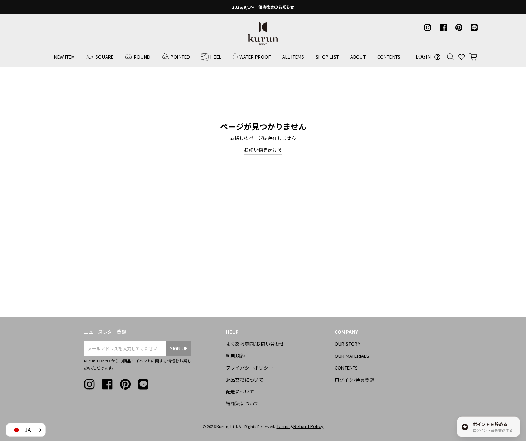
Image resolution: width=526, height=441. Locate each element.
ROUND (142, 56)
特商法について (242, 403)
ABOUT (358, 56)
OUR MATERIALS (352, 355)
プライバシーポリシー (249, 367)
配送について (240, 391)
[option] (263, 7)
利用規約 (235, 355)
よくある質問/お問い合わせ (255, 343)
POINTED (180, 56)
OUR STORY (347, 343)
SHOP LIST (327, 56)
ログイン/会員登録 (354, 379)
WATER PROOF (255, 56)
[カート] (473, 56)
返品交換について (245, 379)
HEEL (215, 56)
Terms (283, 426)
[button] (25, 429)
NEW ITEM (64, 56)
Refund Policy (308, 426)
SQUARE (104, 56)
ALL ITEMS (293, 56)
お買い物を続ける (263, 149)
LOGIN (423, 56)
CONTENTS (389, 56)
